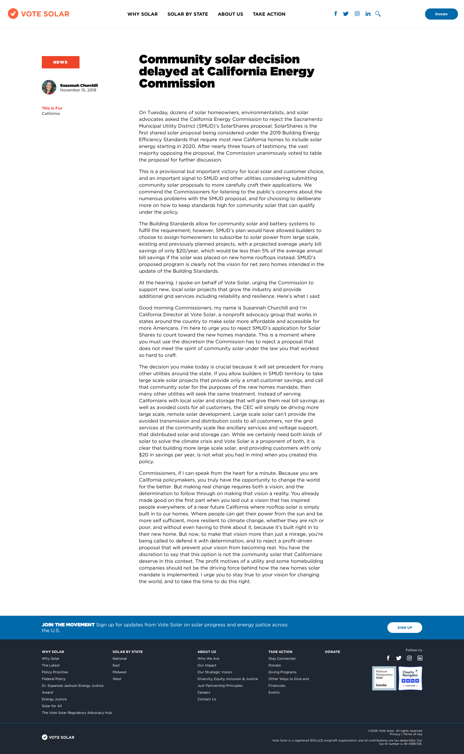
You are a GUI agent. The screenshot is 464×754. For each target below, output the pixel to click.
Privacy (395, 734)
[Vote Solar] (38, 18)
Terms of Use (412, 734)
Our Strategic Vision (214, 672)
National (120, 658)
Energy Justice (54, 699)
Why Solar (142, 14)
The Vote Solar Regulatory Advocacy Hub (77, 713)
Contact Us (206, 699)
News (60, 62)
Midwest (120, 672)
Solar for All (52, 706)
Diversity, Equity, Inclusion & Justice (227, 679)
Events (274, 692)
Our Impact (207, 665)
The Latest (51, 665)
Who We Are (208, 658)
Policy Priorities (55, 672)
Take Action (269, 14)
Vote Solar (58, 737)
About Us (230, 14)
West (117, 679)
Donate (441, 14)
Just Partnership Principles (220, 686)
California (51, 113)
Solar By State (187, 14)
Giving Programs (282, 672)
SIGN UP (405, 628)
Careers (203, 692)
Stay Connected (281, 658)
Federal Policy (53, 679)
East (116, 665)
